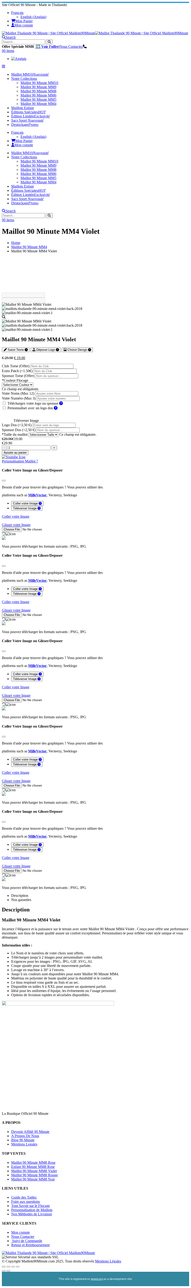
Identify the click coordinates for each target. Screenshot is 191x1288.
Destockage (24, 125)
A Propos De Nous (25, 1136)
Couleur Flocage (15, 380)
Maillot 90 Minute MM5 (38, 99)
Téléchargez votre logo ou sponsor (33, 403)
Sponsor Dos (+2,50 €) (19, 430)
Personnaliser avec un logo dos (30, 408)
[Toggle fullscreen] (13, 1266)
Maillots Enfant (22, 108)
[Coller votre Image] (40, 503)
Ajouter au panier (15, 452)
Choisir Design (77, 349)
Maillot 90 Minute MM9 (38, 87)
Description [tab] (19, 896)
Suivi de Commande (26, 1241)
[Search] (49, 41)
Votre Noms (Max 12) (18, 393)
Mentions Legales (24, 1144)
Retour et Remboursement (30, 1245)
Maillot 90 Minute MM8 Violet (34, 1171)
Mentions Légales (108, 1261)
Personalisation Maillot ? (20, 461)
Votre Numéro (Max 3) (19, 398)
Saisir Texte (16, 349)
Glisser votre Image (16, 525)
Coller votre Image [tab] (26, 503)
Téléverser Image (26, 421)
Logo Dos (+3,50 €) (17, 425)
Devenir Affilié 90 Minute (30, 1132)
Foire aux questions (25, 1201)
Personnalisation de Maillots (31, 1210)
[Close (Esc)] (4, 1266)
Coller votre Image (15, 516)
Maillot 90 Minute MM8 (38, 91)
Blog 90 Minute (22, 1140)
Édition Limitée (30, 116)
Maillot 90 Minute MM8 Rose (33, 1162)
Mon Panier (24, 21)
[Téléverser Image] (39, 508)
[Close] (4, 480)
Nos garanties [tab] (21, 900)
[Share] (8, 1266)
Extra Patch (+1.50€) (18, 371)
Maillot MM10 (30, 74)
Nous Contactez (71, 47)
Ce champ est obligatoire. (20, 389)
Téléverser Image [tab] (25, 508)
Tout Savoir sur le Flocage (30, 1206)
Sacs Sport (27, 120)
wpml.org (97, 1279)
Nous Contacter (22, 1237)
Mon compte (23, 25)
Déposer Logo (45, 349)
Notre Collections (24, 79)
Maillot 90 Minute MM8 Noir (33, 1179)
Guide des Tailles (24, 1197)
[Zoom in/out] (18, 1266)
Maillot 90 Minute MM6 (38, 95)
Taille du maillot (14, 434)
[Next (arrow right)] (8, 1271)
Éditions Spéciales (28, 112)
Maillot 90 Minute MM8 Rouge (34, 1175)
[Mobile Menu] (3, 66)
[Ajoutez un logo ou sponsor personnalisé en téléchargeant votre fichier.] (61, 403)
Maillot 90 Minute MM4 (38, 104)
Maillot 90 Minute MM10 (39, 83)
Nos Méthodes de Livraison (31, 1214)
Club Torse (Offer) (16, 366)
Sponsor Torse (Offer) (18, 376)
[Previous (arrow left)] (4, 1271)
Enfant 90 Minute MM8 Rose (33, 1167)
